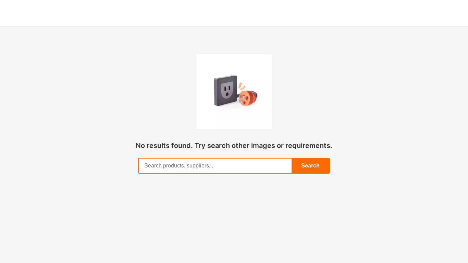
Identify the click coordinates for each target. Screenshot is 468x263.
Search (310, 165)
